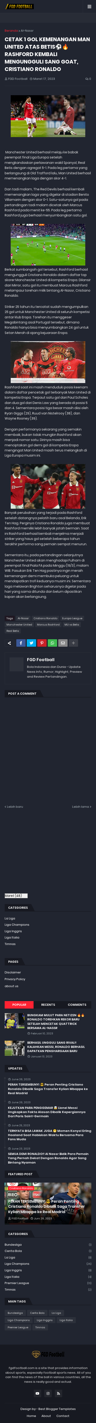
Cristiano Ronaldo (45, 618)
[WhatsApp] (52, 643)
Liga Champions (17, 924)
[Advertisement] (44, 853)
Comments (77, 1004)
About (46, 1416)
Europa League (72, 618)
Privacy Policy (15, 979)
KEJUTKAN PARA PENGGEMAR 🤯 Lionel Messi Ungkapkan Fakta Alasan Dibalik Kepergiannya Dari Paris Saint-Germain (47, 1112)
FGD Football (41, 660)
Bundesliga (48, 1244)
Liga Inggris (13, 931)
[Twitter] (31, 643)
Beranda (11, 30)
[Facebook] (21, 643)
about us (11, 986)
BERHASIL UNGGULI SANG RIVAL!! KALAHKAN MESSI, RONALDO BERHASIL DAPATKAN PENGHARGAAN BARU (56, 1047)
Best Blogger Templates (57, 1409)
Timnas (10, 944)
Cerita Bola (48, 1251)
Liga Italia (12, 937)
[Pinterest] (42, 643)
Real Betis (13, 631)
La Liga (10, 918)
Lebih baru (15, 806)
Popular (19, 1004)
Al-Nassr (27, 30)
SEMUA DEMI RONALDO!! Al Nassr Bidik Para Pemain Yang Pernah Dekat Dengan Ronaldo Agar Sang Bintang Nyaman (48, 1158)
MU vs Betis (72, 624)
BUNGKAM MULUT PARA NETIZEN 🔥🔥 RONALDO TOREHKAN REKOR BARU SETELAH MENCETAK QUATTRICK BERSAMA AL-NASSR (56, 1021)
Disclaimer (13, 972)
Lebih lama (80, 806)
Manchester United (19, 624)
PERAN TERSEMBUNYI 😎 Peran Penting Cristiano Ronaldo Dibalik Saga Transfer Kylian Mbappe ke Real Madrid (48, 1089)
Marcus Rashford (48, 624)
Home (31, 1416)
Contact (62, 1416)
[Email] (63, 643)
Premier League (48, 1283)
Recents (48, 1004)
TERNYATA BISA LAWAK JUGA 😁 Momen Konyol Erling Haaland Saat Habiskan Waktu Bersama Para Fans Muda (49, 1135)
